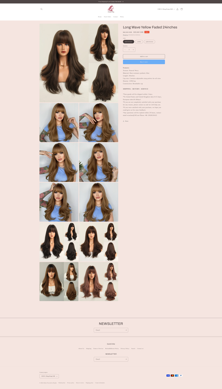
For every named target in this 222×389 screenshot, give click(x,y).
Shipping (125, 35)
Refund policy (62, 382)
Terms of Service (98, 348)
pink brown (149, 41)
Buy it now (144, 62)
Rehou (45, 383)
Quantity (125, 46)
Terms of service (80, 382)
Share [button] (126, 121)
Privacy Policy (125, 348)
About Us (81, 348)
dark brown (128, 41)
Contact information (100, 382)
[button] (41, 9)
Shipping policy (89, 382)
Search (133, 348)
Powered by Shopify (52, 383)
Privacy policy (70, 382)
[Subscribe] (126, 330)
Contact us (140, 348)
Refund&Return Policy (112, 348)
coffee (139, 41)
